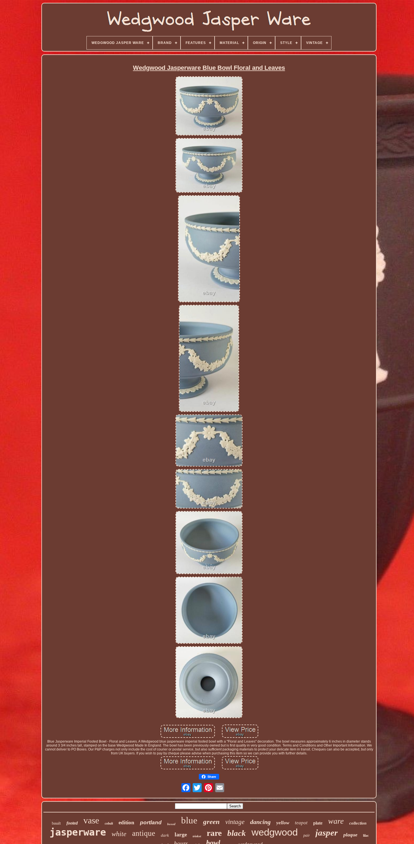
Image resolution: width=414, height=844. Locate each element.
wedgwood (274, 832)
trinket (197, 836)
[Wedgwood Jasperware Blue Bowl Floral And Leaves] (209, 106)
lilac (366, 836)
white (119, 834)
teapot (301, 822)
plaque (350, 835)
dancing (260, 821)
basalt (56, 823)
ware (336, 821)
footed (72, 823)
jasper (326, 833)
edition (126, 822)
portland (151, 822)
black (236, 833)
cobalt (109, 823)
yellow (282, 822)
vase (91, 820)
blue (189, 820)
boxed (171, 824)
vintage (234, 821)
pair (306, 835)
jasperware (78, 832)
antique (143, 833)
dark (165, 835)
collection (357, 823)
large (181, 834)
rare (214, 833)
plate (317, 823)
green (211, 821)
